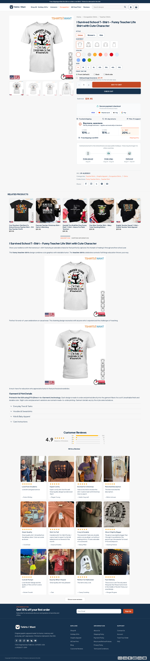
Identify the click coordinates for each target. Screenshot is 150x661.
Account (120, 634)
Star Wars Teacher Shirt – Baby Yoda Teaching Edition (100, 226)
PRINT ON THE (81, 71)
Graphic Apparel (102, 176)
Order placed (88, 159)
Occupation (64, 7)
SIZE (77, 63)
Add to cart (116, 85)
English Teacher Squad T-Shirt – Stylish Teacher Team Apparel (127, 226)
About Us (97, 630)
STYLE (78, 31)
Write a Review (74, 449)
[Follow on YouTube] (35, 640)
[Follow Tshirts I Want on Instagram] (91, 184)
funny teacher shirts (21, 252)
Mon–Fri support (135, 119)
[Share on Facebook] (86, 184)
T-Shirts (125, 176)
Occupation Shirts (90, 17)
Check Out (108, 91)
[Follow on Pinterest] (27, 640)
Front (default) (83, 74)
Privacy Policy (98, 645)
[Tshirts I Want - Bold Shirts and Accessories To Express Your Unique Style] (18, 7)
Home (79, 17)
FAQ (118, 641)
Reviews (86, 7)
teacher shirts (78, 252)
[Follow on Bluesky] (31, 640)
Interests (53, 7)
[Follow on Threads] (24, 640)
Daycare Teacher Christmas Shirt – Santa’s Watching (48, 226)
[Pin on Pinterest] (102, 184)
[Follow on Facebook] (16, 640)
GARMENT (79, 39)
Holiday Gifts (43, 7)
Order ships (108, 159)
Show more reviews (75, 599)
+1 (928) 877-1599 (21, 647)
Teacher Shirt (105, 179)
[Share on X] (96, 184)
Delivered (129, 159)
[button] (131, 7)
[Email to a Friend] (107, 184)
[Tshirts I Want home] (27, 627)
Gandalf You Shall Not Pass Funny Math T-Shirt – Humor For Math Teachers (75, 227)
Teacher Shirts (104, 17)
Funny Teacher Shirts (93, 179)
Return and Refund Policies (103, 641)
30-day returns (110, 119)
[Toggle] (11, 406)
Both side (109, 74)
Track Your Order (122, 638)
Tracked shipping (85, 119)
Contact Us (121, 630)
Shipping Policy (99, 634)
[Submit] (125, 7)
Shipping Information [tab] (80, 238)
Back (97, 74)
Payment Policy (99, 638)
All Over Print (76, 7)
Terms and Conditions (101, 649)
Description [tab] (65, 238)
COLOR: (79, 50)
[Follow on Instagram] (20, 640)
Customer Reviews (76, 649)
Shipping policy (134, 138)
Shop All (34, 7)
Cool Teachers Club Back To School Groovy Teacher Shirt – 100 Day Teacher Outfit (21, 227)
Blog (72, 645)
